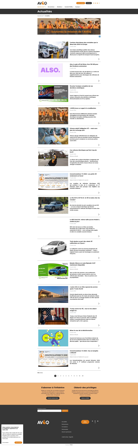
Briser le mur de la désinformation (81, 330)
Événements (65, 424)
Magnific (71, 437)
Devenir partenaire (66, 432)
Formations (65, 426)
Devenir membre (80, 3)
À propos (77, 7)
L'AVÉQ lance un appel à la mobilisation (83, 108)
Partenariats (65, 429)
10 (79, 375)
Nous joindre (85, 422)
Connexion (89, 3)
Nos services (51, 7)
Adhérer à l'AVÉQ (85, 398)
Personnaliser (5, 442)
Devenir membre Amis (53, 398)
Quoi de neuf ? (41, 7)
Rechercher (65, 410)
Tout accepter (18, 442)
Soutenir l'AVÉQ (68, 7)
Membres (59, 7)
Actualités (64, 421)
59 (82, 375)
